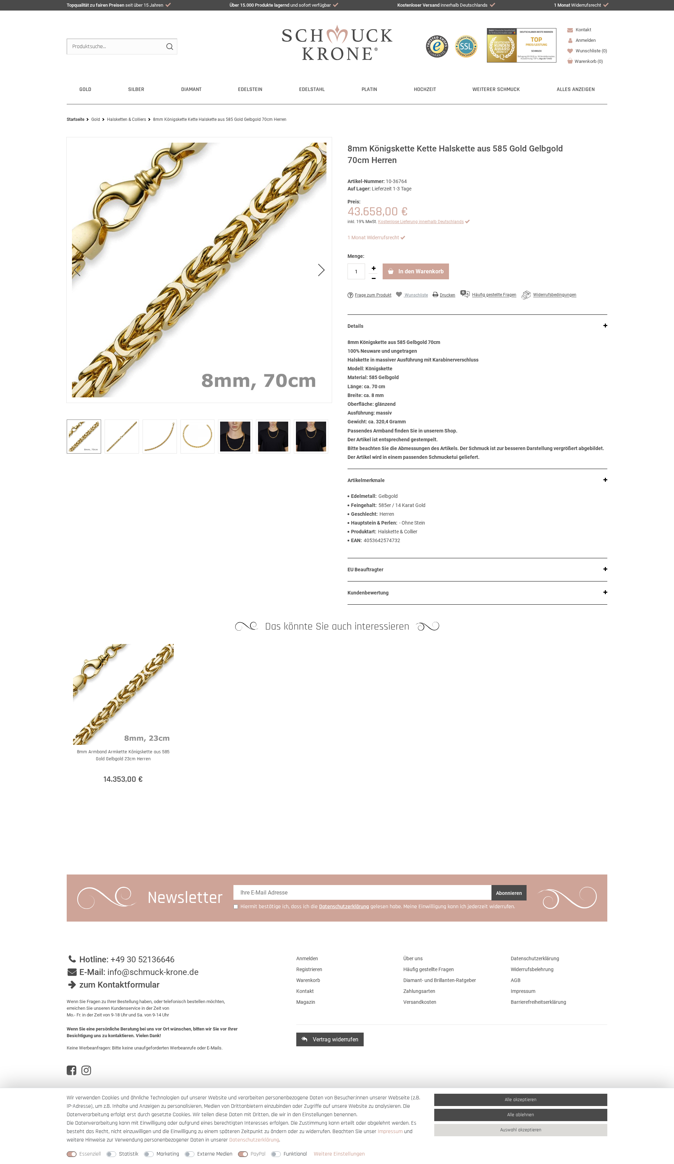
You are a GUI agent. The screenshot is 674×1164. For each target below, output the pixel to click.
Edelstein (250, 89)
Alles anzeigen (576, 89)
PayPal (258, 1154)
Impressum (523, 991)
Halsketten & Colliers (126, 119)
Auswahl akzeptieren (520, 1130)
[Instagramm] (86, 1070)
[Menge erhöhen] (373, 268)
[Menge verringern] (373, 279)
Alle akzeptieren (520, 1100)
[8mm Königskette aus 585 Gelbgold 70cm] (199, 270)
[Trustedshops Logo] (437, 46)
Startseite (75, 119)
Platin (369, 89)
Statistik (128, 1154)
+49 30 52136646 (142, 959)
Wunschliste (591, 50)
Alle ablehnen (520, 1115)
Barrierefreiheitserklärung (538, 1002)
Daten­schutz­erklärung (254, 1140)
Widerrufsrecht (577, 5)
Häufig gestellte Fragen (428, 969)
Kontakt (583, 29)
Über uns (413, 958)
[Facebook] (71, 1070)
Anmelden (307, 958)
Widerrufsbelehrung (532, 969)
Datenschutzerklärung (535, 958)
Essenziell (90, 1154)
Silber (136, 89)
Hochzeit (425, 89)
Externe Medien (214, 1154)
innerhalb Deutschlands (442, 5)
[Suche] (169, 46)
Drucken (447, 295)
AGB (516, 980)
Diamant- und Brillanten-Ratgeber (439, 980)
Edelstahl (312, 89)
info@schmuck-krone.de (153, 972)
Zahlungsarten (419, 991)
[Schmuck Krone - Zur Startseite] (337, 42)
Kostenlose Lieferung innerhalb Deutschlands (421, 221)
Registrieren (309, 969)
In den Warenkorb (420, 271)
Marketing (168, 1154)
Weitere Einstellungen (339, 1154)
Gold (85, 89)
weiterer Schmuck (496, 89)
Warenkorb (589, 61)
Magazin (305, 1002)
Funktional (295, 1154)
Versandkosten (419, 1002)
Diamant (191, 89)
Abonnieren (509, 893)
